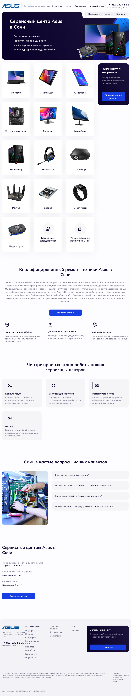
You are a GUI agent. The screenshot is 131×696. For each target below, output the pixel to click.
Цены (68, 6)
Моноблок (30, 650)
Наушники (30, 657)
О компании (57, 6)
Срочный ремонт (97, 6)
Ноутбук (29, 630)
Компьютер (31, 654)
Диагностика (80, 6)
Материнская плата (32, 642)
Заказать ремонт (65, 312)
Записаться (108, 647)
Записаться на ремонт (113, 97)
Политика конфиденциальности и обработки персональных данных (121, 677)
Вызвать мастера (19, 596)
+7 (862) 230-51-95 (118, 4)
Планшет (29, 634)
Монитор (29, 646)
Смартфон (30, 637)
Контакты (120, 14)
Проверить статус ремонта (100, 14)
